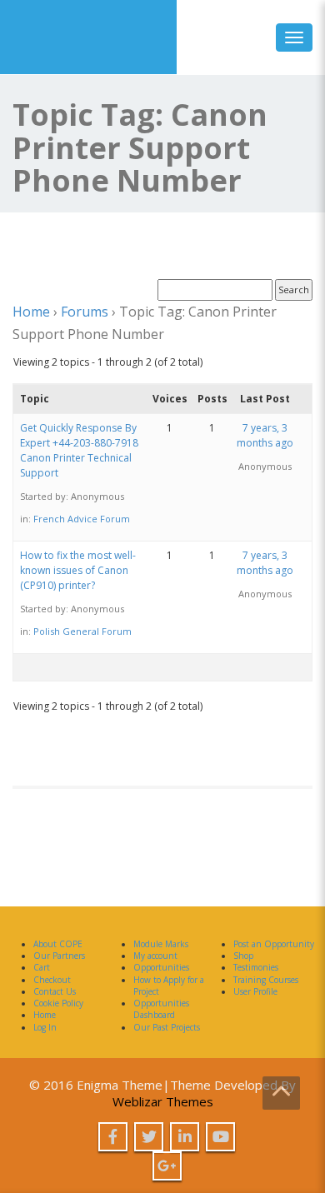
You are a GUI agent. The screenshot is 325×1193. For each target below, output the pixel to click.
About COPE (57, 944)
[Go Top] (281, 1093)
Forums (84, 311)
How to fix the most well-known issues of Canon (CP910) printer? (78, 570)
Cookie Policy (58, 1003)
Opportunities (161, 967)
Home (31, 311)
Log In (45, 1027)
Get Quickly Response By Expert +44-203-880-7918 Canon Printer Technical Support (79, 450)
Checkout (52, 980)
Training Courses (265, 980)
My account (155, 955)
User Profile (255, 991)
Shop (243, 955)
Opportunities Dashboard (161, 1009)
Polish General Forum (82, 631)
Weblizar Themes (162, 1101)
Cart (41, 967)
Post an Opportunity (273, 944)
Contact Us (54, 991)
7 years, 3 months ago (265, 435)
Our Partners (59, 955)
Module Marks (160, 944)
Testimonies (255, 967)
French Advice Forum (81, 518)
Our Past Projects (166, 1027)
